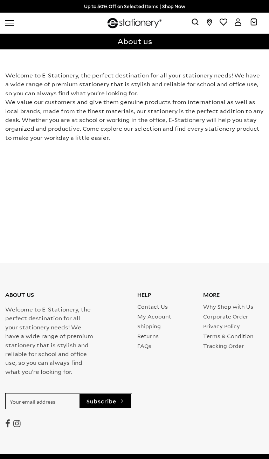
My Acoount (154, 316)
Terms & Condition (228, 336)
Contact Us (152, 306)
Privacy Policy (221, 326)
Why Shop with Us (228, 306)
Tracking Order (223, 345)
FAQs (144, 345)
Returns (148, 336)
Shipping (149, 326)
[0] (254, 23)
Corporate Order (225, 316)
